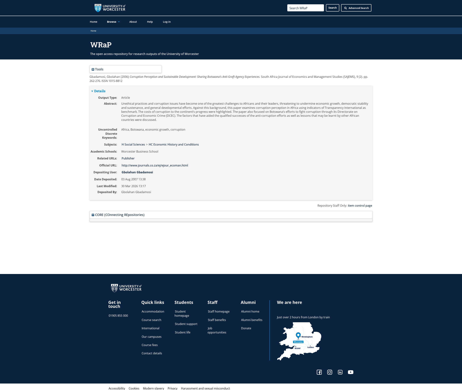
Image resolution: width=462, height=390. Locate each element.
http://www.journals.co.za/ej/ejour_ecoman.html (155, 165)
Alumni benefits (251, 320)
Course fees (150, 345)
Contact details (152, 353)
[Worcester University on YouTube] (351, 372)
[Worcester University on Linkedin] (340, 372)
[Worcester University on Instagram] (330, 372)
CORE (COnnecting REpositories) (119, 214)
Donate (246, 328)
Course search (151, 320)
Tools (98, 69)
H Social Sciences (133, 144)
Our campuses (152, 337)
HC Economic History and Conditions (174, 144)
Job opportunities (217, 330)
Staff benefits (217, 320)
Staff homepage (219, 311)
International (150, 328)
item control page (360, 206)
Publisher (128, 158)
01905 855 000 (118, 316)
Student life (182, 332)
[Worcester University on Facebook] (319, 372)
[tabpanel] (231, 143)
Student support (186, 324)
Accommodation (153, 311)
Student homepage (182, 313)
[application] (118, 21)
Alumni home (250, 311)
